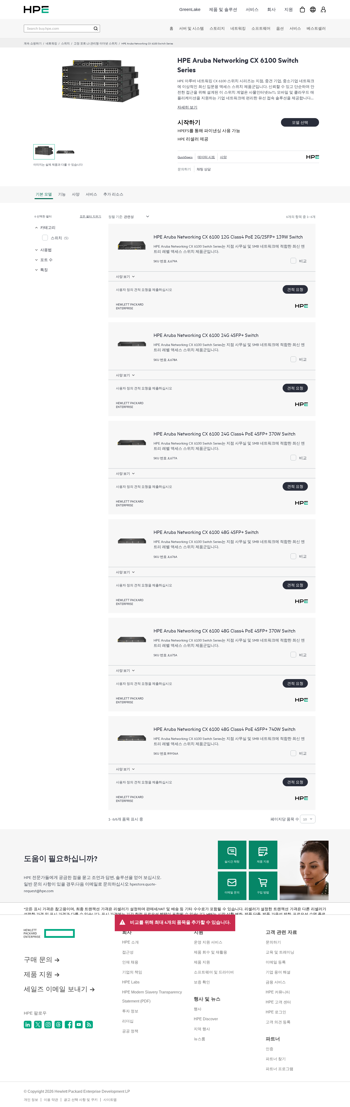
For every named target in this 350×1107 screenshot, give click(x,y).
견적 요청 (295, 289)
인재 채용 (130, 962)
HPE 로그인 (276, 1012)
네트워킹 (51, 43)
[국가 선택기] (313, 9)
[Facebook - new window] (68, 1024)
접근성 (128, 952)
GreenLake (189, 9)
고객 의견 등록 (278, 1022)
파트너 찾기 (276, 1059)
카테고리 (47, 227)
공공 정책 (130, 1031)
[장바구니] (302, 9)
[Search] (95, 28)
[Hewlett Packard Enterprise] (36, 9)
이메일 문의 (232, 892)
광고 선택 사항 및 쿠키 (81, 1100)
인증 (269, 1049)
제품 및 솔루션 (223, 9)
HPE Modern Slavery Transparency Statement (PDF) (152, 996)
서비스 (252, 9)
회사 (271, 9)
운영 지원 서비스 (208, 942)
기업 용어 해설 (278, 972)
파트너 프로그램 (279, 1069)
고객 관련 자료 (281, 932)
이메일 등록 (276, 962)
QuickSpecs (185, 157)
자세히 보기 (187, 107)
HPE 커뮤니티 (278, 992)
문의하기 (273, 942)
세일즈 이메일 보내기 (56, 989)
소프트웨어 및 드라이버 (214, 972)
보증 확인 (202, 982)
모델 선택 (300, 122)
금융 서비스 (276, 982)
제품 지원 (263, 861)
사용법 (46, 249)
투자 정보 (130, 1011)
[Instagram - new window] (48, 1024)
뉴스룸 (199, 1039)
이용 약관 (51, 1100)
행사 (197, 1009)
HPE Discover (206, 1019)
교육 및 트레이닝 (280, 952)
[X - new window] (38, 1024)
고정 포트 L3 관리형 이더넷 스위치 (95, 43)
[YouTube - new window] (79, 1024)
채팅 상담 (204, 169)
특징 (44, 269)
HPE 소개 (130, 942)
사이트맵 (110, 1100)
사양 (223, 157)
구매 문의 (38, 959)
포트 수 (46, 259)
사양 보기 (123, 276)
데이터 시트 (206, 157)
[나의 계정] (323, 9)
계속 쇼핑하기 (33, 43)
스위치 (65, 43)
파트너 (273, 1038)
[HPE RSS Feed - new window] (89, 1024)
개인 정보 (31, 1100)
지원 (288, 9)
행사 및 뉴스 (207, 999)
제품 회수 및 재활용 (210, 952)
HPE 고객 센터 (278, 1002)
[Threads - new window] (58, 1024)
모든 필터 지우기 (90, 216)
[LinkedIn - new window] (27, 1024)
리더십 (128, 1021)
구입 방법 (263, 892)
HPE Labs (131, 982)
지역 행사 (202, 1029)
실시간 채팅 (232, 861)
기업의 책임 (132, 972)
